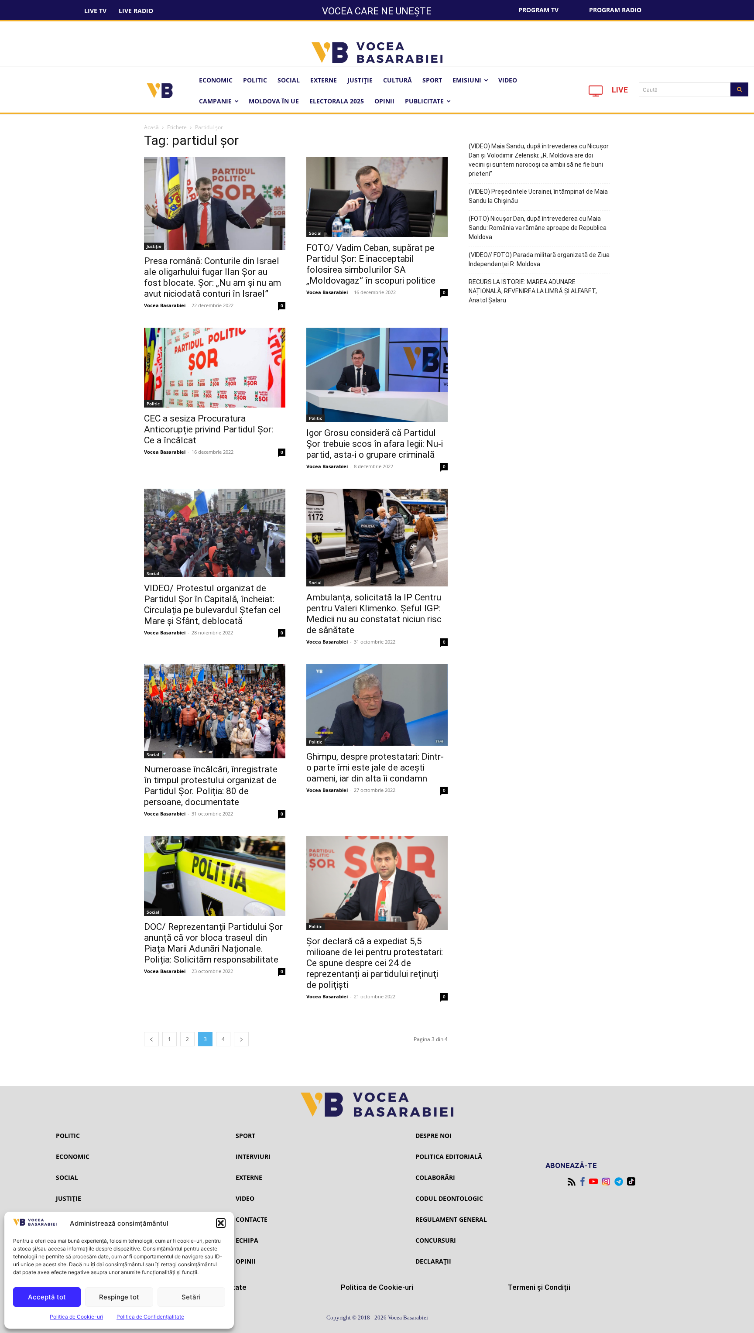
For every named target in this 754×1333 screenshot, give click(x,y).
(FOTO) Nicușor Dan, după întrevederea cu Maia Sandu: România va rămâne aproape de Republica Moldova (538, 227)
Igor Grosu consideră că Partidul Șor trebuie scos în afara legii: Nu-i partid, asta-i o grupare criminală (374, 444)
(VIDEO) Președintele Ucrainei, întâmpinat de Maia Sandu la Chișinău (538, 196)
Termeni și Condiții (538, 1287)
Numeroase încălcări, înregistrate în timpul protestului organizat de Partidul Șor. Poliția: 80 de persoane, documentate (211, 785)
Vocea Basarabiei (164, 305)
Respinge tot (119, 1297)
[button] (220, 1223)
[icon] (596, 93)
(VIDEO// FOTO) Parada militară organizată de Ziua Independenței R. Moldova (539, 259)
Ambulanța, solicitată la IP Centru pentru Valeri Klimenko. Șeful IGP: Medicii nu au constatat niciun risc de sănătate (374, 613)
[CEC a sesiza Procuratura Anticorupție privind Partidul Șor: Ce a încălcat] (214, 367)
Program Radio (615, 10)
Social (315, 233)
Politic (153, 404)
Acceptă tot (47, 1297)
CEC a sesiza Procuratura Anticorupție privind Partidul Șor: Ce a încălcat (208, 429)
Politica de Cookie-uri (76, 1316)
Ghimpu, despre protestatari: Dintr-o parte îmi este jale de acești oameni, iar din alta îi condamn (375, 767)
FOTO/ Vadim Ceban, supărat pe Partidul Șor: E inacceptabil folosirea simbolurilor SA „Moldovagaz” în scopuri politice (370, 264)
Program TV (538, 10)
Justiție (154, 246)
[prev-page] (151, 1039)
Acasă (151, 127)
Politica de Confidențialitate (150, 1316)
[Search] (739, 89)
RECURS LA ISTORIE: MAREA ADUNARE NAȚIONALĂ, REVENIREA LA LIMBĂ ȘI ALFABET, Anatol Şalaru (533, 291)
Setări (191, 1297)
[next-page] (241, 1039)
